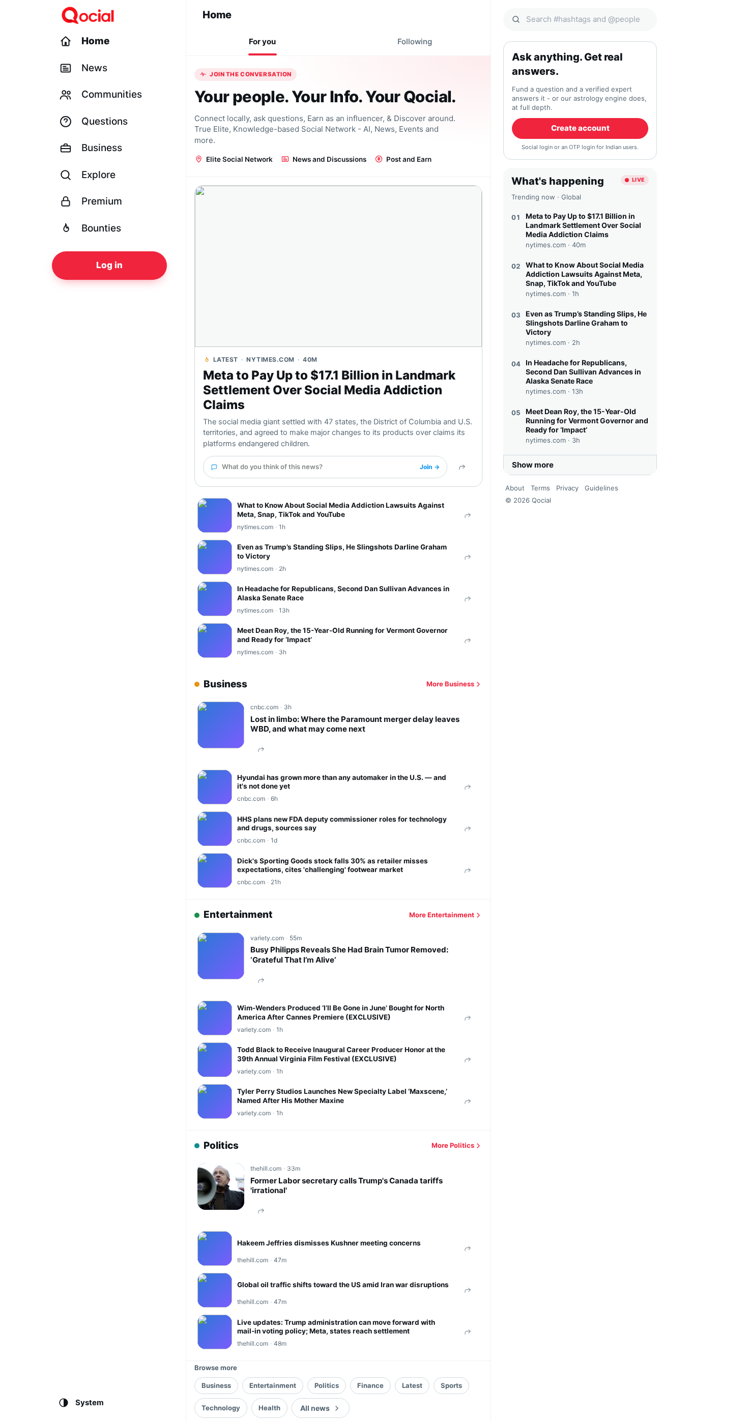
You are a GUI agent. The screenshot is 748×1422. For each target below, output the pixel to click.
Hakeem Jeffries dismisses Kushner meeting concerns (329, 1243)
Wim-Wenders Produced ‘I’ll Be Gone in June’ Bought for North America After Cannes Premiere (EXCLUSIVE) (340, 1012)
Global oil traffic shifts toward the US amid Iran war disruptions (343, 1285)
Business (216, 1385)
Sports (451, 1385)
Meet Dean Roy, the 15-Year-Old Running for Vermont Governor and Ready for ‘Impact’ (342, 635)
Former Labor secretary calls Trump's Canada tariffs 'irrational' (346, 1186)
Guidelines (601, 488)
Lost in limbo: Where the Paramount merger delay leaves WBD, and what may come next (354, 724)
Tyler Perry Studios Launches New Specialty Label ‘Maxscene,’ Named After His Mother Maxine (342, 1096)
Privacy (567, 488)
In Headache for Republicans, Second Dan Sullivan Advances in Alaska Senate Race (343, 593)
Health (269, 1408)
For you (262, 41)
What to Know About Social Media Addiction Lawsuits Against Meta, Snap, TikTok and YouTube (340, 509)
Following (414, 41)
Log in (109, 265)
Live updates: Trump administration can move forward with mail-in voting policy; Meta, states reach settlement (336, 1327)
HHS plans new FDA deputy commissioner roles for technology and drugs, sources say (342, 823)
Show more (533, 465)
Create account (580, 128)
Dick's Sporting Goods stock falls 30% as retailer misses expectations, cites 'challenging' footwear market (332, 865)
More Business (450, 684)
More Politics (452, 1145)
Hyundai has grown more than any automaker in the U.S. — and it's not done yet (341, 782)
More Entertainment (441, 915)
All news (315, 1408)
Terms (540, 488)
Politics (326, 1385)
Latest (412, 1385)
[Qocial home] (116, 15)
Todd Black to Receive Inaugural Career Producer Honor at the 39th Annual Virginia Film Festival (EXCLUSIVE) (341, 1054)
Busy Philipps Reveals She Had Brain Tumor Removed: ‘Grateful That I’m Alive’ (349, 955)
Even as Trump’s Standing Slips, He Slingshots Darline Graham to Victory (342, 551)
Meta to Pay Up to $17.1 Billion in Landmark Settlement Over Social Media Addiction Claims (329, 390)
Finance (370, 1385)
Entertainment (272, 1385)
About (515, 488)
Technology (221, 1408)
